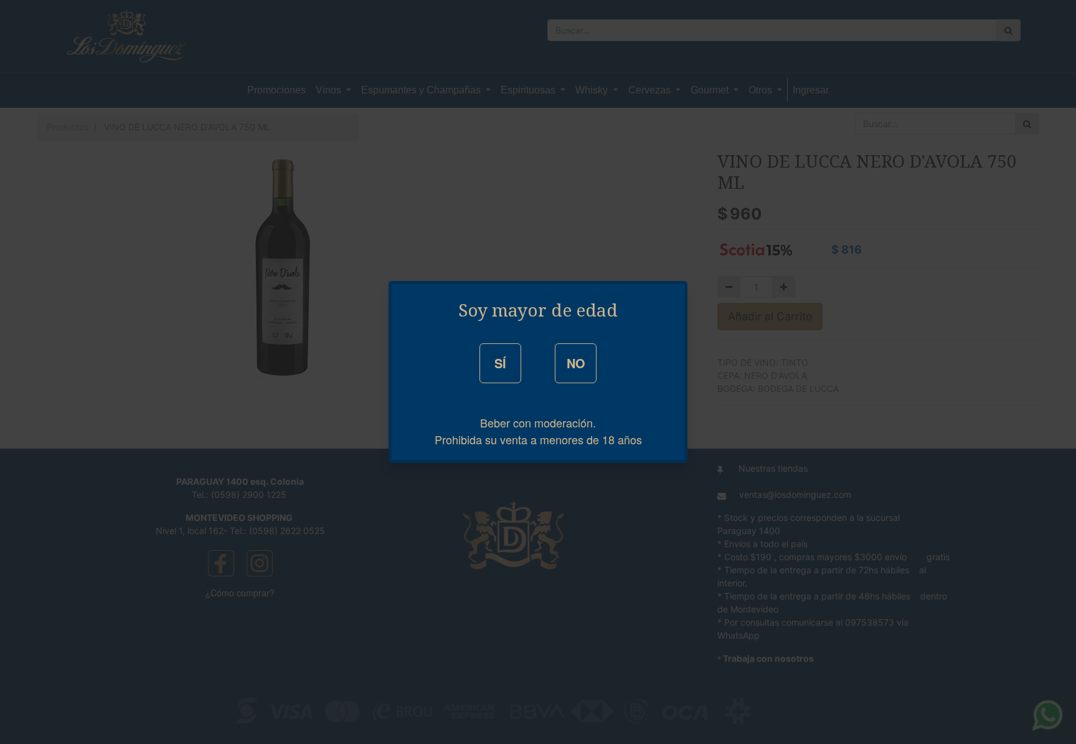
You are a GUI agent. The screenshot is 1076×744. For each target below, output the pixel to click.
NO (576, 363)
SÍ (500, 363)
